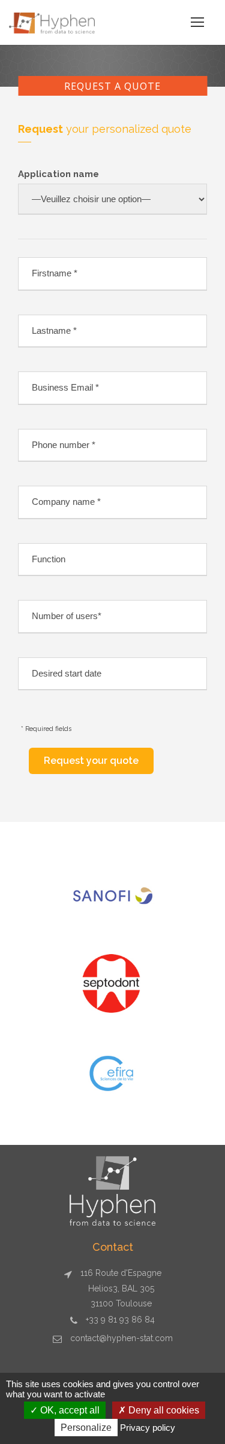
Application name (58, 174)
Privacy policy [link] (147, 1427)
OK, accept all (69, 1410)
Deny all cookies (162, 1410)
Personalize (86, 1427)
